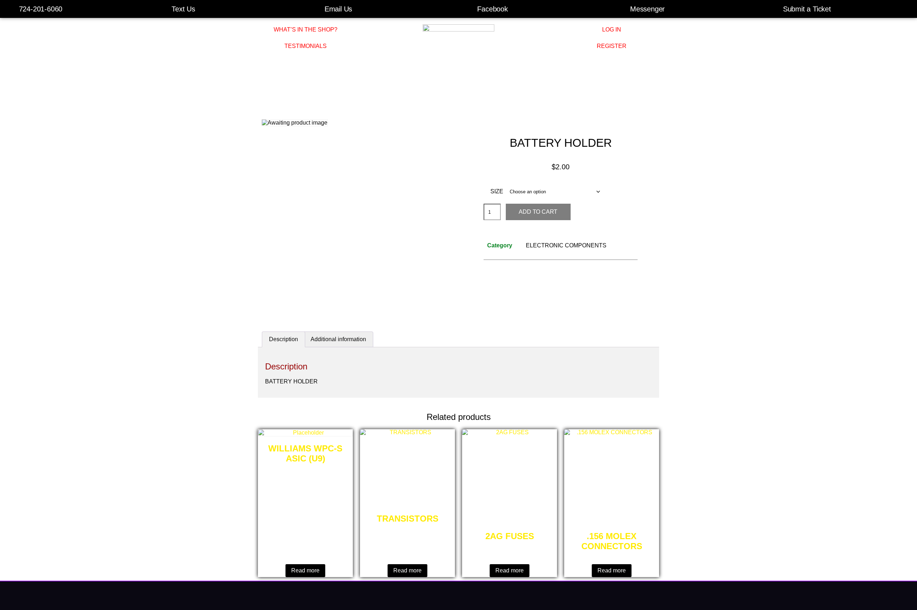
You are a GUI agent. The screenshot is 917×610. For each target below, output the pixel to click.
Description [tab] (283, 339)
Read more (305, 570)
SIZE (496, 191)
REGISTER (611, 46)
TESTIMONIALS (305, 46)
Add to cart (538, 212)
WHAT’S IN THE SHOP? (305, 29)
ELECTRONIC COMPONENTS (566, 245)
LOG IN (611, 29)
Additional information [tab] (338, 339)
